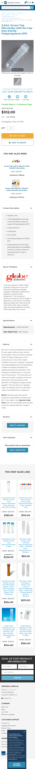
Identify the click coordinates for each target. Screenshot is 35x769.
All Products (11, 13)
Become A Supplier (8, 714)
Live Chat (4, 712)
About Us (4, 707)
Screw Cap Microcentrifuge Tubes (11, 18)
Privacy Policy (12, 754)
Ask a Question (17, 450)
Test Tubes (15, 14)
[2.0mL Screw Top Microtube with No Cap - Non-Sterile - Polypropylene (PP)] (17, 81)
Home (3, 13)
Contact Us (5, 723)
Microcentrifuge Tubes (7, 16)
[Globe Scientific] (17, 278)
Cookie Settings (12, 759)
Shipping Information (8, 726)
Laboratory (21, 13)
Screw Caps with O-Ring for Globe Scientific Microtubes (17, 167)
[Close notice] (23, 731)
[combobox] (17, 7)
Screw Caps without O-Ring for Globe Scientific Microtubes (16, 189)
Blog (3, 709)
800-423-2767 (11, 690)
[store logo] (12, 2)
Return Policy (6, 728)
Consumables (5, 14)
